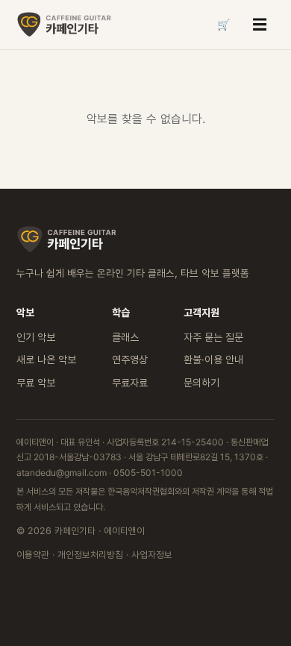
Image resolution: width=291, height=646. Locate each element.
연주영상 (130, 359)
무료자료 (130, 382)
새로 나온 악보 (46, 359)
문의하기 (201, 382)
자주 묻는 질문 (213, 336)
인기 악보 (35, 336)
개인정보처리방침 (90, 554)
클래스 (125, 336)
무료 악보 (35, 382)
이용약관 (32, 554)
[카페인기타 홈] (64, 24)
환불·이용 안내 (213, 359)
